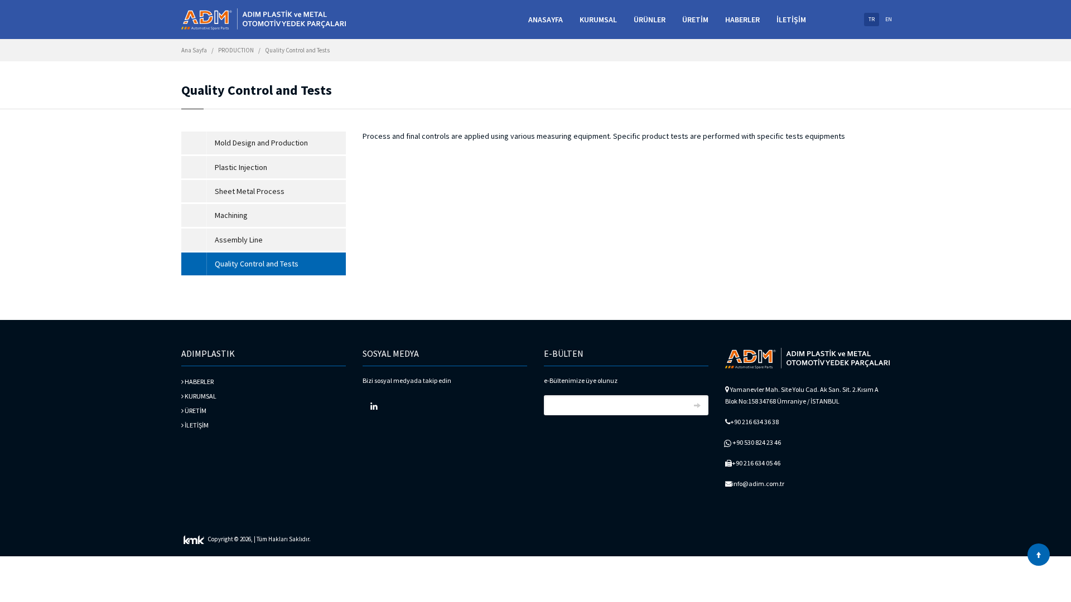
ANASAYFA (545, 19)
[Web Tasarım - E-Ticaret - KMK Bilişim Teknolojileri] (193, 539)
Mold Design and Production (261, 143)
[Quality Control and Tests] (263, 19)
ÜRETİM (695, 19)
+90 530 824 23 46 (756, 442)
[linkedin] (374, 406)
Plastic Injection (241, 167)
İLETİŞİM (791, 19)
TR (872, 19)
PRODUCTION (236, 50)
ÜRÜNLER (649, 19)
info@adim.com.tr (758, 483)
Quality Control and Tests (297, 50)
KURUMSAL (598, 19)
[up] (1038, 554)
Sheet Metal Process (249, 191)
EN (888, 19)
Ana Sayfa (194, 50)
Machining (231, 215)
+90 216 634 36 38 (754, 421)
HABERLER (742, 19)
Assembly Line (239, 240)
